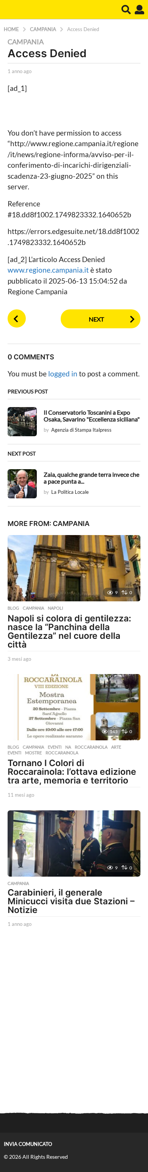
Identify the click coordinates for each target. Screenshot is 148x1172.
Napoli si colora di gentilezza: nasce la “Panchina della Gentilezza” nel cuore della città (69, 631)
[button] (126, 9)
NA (68, 747)
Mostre (33, 753)
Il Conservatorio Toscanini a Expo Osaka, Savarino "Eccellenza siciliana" (92, 415)
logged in (62, 373)
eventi (14, 753)
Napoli (55, 608)
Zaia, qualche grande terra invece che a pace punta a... (91, 477)
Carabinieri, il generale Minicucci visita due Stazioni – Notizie (71, 901)
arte (116, 747)
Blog (13, 608)
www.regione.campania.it (49, 269)
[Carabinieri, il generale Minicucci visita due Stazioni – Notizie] (74, 843)
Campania (26, 41)
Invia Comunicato (28, 1144)
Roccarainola (91, 747)
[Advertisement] (74, 1021)
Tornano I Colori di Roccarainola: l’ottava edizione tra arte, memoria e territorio (72, 772)
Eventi (54, 747)
